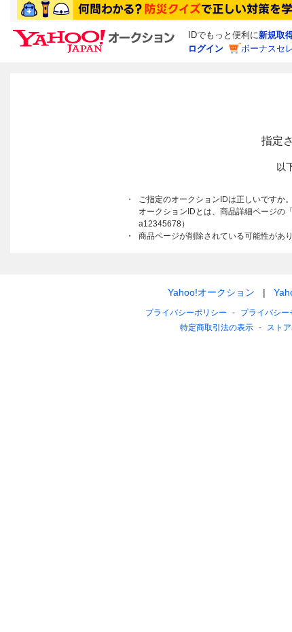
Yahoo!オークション (211, 292)
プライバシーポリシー (186, 312)
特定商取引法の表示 (216, 327)
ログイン (205, 48)
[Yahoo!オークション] (95, 33)
